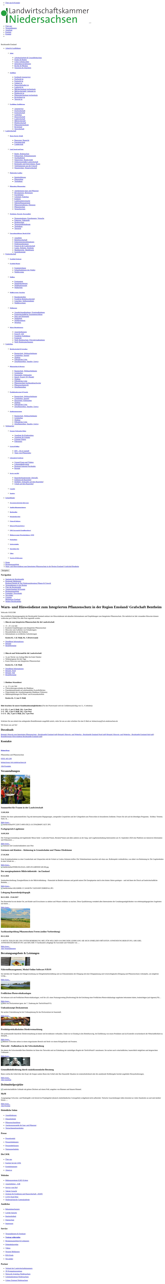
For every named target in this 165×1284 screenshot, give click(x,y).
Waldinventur (19, 272)
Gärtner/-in (18, 83)
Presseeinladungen (12, 1142)
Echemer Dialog (20, 439)
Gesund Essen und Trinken (24, 462)
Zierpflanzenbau (20, 387)
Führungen (18, 441)
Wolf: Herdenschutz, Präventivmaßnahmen (29, 340)
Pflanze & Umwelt (44, 583)
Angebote (8, 30)
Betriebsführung (20, 177)
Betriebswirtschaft (20, 240)
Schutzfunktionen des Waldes (24, 270)
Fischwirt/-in (18, 79)
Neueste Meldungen (12, 1252)
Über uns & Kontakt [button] (12, 3)
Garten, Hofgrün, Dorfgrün (24, 248)
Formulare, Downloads (13, 593)
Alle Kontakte (6, 766)
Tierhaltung (18, 181)
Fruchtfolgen (18, 195)
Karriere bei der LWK (13, 1163)
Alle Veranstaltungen (8, 948)
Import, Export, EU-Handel (24, 377)
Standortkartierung (21, 283)
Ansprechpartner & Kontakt (15, 589)
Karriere (8, 32)
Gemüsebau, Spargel (21, 355)
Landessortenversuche (22, 201)
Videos (7, 1248)
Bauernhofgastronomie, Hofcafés (26, 478)
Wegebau (17, 322)
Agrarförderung (10, 1115)
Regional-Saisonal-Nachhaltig (25, 466)
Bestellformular (10, 646)
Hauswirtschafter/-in (21, 85)
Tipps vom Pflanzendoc (22, 453)
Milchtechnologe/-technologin (25, 89)
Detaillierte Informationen (14, 642)
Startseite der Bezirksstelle (14, 579)
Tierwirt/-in (18, 99)
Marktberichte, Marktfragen (24, 250)
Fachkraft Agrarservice (22, 77)
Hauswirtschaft (19, 117)
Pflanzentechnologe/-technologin (26, 95)
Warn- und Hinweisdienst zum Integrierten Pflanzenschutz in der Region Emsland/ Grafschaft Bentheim (42, 566)
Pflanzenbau (18, 179)
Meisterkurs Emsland (12, 599)
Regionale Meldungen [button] (13, 581)
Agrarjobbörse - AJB (12, 1184)
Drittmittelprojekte (11, 1244)
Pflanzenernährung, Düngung (24, 205)
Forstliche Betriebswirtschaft (24, 299)
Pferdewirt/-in (19, 93)
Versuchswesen (19, 209)
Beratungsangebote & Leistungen (17, 1241)
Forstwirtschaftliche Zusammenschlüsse (28, 314)
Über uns (8, 26)
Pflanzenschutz (19, 207)
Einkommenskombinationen (24, 242)
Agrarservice (18, 109)
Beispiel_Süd (10, 673)
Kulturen (17, 199)
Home (7, 562)
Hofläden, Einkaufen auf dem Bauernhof (28, 482)
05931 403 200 (6, 759)
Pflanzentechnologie (21, 125)
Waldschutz (18, 287)
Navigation (5, 570)
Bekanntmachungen (12, 1209)
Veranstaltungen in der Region (16, 585)
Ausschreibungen (20, 332)
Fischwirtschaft (19, 111)
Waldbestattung (19, 320)
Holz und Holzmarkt (21, 316)
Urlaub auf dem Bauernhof (23, 484)
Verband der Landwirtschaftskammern (18, 1268)
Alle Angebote (6, 1080)
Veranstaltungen (11, 28)
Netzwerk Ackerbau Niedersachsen (17, 1274)
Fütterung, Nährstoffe (22, 220)
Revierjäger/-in (19, 97)
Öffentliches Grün (20, 359)
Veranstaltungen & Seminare (15, 1234)
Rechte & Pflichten (21, 66)
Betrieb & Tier (17, 583)
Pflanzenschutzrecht (21, 385)
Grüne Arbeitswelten (21, 62)
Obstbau (17, 357)
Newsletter (9, 595)
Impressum (9, 1223)
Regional (8, 583)
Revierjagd (18, 127)
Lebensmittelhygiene (21, 464)
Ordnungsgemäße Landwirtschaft (26, 162)
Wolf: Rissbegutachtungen (23, 342)
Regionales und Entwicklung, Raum (27, 164)
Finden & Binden (20, 60)
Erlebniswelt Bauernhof (22, 480)
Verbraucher (9, 426)
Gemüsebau (18, 373)
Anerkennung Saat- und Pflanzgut (26, 191)
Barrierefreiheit (10, 1216)
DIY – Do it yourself (21, 451)
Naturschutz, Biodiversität (23, 160)
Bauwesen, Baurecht (21, 140)
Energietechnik (19, 142)
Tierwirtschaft (19, 129)
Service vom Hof (11, 1187)
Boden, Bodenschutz (21, 154)
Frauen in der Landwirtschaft (24, 246)
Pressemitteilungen (12, 1146)
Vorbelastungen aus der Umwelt (25, 166)
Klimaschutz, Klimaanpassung (25, 156)
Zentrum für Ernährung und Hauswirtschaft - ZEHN (24, 1194)
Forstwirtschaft (19, 113)
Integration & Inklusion (22, 64)
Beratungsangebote (12, 564)
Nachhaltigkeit (19, 158)
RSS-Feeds (9, 1255)
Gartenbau (18, 115)
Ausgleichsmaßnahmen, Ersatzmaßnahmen (29, 312)
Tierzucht (17, 228)
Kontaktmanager (11, 1167)
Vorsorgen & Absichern (22, 68)
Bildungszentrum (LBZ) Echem (16, 1180)
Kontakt (8, 34)
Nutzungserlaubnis (12, 1149)
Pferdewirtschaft (20, 123)
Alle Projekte (5, 1106)
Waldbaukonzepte (20, 285)
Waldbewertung (20, 303)
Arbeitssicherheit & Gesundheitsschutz (28, 58)
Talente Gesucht (11, 1191)
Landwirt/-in (18, 87)
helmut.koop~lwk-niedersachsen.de (13, 762)
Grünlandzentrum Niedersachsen (17, 1277)
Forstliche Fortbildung (22, 336)
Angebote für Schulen (22, 437)
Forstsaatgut (18, 281)
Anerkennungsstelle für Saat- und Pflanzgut (20, 1125)
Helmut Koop (5, 750)
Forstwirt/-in (18, 81)
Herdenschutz (19, 222)
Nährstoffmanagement (22, 203)
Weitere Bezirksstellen (13, 601)
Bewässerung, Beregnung (23, 193)
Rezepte (17, 468)
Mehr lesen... (5, 822)
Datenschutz (9, 1220)
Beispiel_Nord (10, 671)
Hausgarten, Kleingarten (23, 375)
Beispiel (8, 644)
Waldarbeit (18, 318)
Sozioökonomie (19, 252)
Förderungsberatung (21, 244)
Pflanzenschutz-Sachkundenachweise (27, 383)
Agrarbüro (18, 238)
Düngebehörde (10, 1119)
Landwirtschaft (19, 119)
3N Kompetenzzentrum (13, 1271)
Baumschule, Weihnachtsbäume (25, 353)
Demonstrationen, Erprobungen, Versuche (29, 218)
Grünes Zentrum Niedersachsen (16, 1280)
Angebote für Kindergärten (24, 435)
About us (8, 1170)
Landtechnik (18, 144)
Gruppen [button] (8, 597)
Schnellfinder (10, 498)
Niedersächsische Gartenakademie (17, 1200)
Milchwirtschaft (19, 121)
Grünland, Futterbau (21, 197)
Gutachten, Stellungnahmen (24, 301)
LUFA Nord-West (11, 1197)
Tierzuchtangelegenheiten (14, 1128)
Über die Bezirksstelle (13, 587)
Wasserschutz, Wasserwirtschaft (25, 168)
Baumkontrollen (20, 297)
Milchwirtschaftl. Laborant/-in (25, 91)
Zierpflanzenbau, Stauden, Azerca (26, 361)
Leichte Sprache (11, 1213)
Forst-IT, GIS (19, 334)
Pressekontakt (10, 1138)
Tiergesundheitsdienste (22, 224)
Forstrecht (17, 338)
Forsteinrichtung (20, 268)
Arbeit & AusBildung (13, 48)
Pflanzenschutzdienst (12, 1122)
